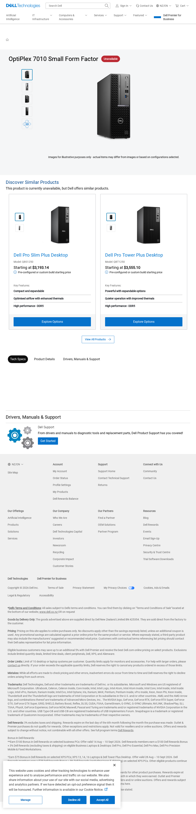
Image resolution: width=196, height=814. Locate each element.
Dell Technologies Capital (67, 531)
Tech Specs (18, 359)
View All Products (95, 339)
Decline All (74, 799)
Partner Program (108, 531)
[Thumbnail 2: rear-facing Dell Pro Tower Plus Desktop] (111, 228)
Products (13, 524)
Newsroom (59, 545)
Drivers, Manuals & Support (81, 359)
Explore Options (52, 321)
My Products (60, 491)
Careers (57, 524)
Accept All (102, 799)
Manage (26, 799)
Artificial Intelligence (19, 517)
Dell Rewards (150, 524)
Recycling (58, 552)
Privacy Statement (84, 587)
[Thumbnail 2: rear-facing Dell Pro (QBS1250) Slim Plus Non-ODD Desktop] (19, 228)
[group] (113, 107)
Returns (102, 484)
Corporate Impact (63, 559)
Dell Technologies (18, 578)
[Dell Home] (7, 39)
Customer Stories (63, 566)
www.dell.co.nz (48, 611)
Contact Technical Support (113, 478)
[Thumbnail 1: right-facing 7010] (27, 75)
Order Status (60, 478)
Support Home (106, 471)
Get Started (48, 441)
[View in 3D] (27, 124)
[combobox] (78, 6)
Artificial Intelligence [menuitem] (13, 17)
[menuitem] (42, 17)
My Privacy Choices (115, 587)
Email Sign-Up (151, 538)
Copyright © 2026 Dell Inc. (23, 587)
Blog (146, 517)
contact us (14, 665)
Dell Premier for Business (172, 17)
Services (12, 538)
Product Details (44, 359)
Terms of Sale (56, 587)
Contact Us (149, 478)
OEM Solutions (106, 524)
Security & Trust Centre (156, 552)
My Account (60, 471)
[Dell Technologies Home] (23, 5)
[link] (144, 5)
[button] (124, 5)
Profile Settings (62, 484)
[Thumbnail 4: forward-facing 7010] (27, 111)
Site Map (13, 472)
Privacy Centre (151, 545)
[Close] (114, 765)
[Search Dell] (107, 6)
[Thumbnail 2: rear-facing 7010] (27, 87)
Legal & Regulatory (19, 595)
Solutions (13, 531)
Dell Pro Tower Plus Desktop (134, 255)
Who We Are (60, 517)
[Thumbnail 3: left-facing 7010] (27, 99)
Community (150, 471)
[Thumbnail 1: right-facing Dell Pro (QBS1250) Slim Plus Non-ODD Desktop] (19, 217)
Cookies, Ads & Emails (156, 587)
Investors (58, 538)
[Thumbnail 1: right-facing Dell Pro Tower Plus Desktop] (111, 217)
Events (147, 531)
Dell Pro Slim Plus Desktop (41, 255)
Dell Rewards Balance (65, 498)
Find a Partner (106, 517)
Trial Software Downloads (158, 559)
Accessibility (46, 595)
